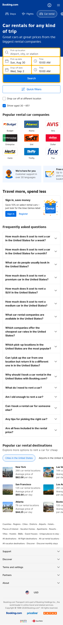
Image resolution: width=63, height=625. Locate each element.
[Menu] (58, 5)
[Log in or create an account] (49, 5)
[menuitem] (11, 13)
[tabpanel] (31, 489)
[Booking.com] (10, 5)
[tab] (19, 458)
